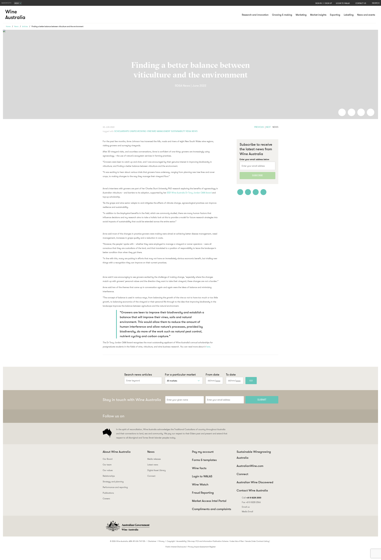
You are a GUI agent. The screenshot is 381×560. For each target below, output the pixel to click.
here (208, 346)
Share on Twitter (361, 112)
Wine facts (199, 468)
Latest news (152, 464)
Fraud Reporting (203, 493)
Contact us (360, 3)
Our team (107, 464)
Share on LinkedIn (351, 112)
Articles (25, 26)
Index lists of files (236, 541)
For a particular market (180, 374)
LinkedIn (267, 416)
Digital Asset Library (156, 470)
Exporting (335, 15)
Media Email (247, 511)
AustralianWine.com (250, 466)
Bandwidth (6, 3)
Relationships (109, 475)
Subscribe (257, 175)
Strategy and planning (113, 481)
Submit (261, 399)
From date (212, 374)
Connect (151, 475)
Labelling (349, 15)
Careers (106, 498)
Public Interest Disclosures (175, 546)
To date (231, 374)
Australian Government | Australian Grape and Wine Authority (127, 526)
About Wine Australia (117, 452)
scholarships (121, 131)
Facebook (246, 416)
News (16, 26)
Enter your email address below (254, 159)
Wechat (253, 416)
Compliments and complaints (211, 509)
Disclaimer (152, 541)
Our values (108, 470)
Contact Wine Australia (252, 490)
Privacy (161, 541)
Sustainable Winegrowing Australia (254, 455)
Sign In (318, 3)
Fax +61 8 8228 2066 (251, 502)
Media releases (154, 458)
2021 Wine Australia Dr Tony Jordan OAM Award (189, 192)
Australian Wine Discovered (255, 482)
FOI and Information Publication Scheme (212, 541)
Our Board (107, 458)
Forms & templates (204, 460)
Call (251, 497)
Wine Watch (200, 484)
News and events (366, 15)
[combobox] (18, 3)
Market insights (318, 15)
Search (376, 3)
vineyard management (158, 131)
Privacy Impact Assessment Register (202, 546)
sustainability (178, 131)
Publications (108, 492)
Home (8, 26)
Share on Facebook (342, 112)
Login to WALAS (343, 3)
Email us (246, 506)
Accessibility (181, 541)
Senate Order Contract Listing (257, 541)
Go (251, 380)
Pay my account (203, 452)
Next (268, 127)
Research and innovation (255, 15)
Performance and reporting (115, 487)
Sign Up (328, 3)
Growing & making (282, 15)
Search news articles (138, 374)
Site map (191, 541)
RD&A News (191, 131)
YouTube (275, 416)
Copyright (171, 541)
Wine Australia (15, 14)
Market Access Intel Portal (209, 501)
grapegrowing (137, 131)
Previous (259, 127)
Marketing (301, 15)
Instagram (260, 416)
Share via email (370, 112)
